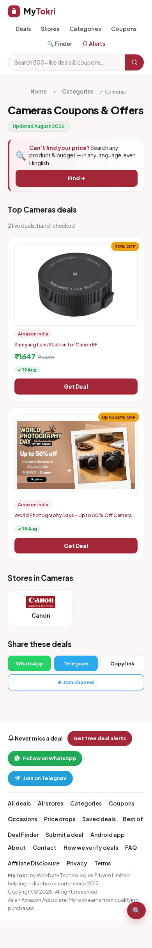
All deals (19, 803)
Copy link (122, 663)
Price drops (59, 818)
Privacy (77, 863)
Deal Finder (23, 834)
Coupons (123, 28)
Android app (107, 834)
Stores (50, 28)
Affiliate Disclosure (34, 863)
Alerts (96, 43)
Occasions (22, 818)
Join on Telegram (45, 778)
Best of (133, 818)
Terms (102, 863)
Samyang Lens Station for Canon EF (55, 344)
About (17, 847)
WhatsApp (29, 663)
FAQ (131, 847)
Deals (23, 28)
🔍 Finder (59, 43)
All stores (50, 803)
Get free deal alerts (100, 738)
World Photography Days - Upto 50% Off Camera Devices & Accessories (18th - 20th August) (73, 518)
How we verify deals (91, 847)
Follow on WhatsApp (49, 758)
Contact (45, 847)
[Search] (134, 62)
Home (38, 91)
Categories (85, 28)
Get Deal (76, 386)
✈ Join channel (76, 682)
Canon (41, 615)
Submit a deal (64, 834)
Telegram (76, 663)
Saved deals (99, 818)
